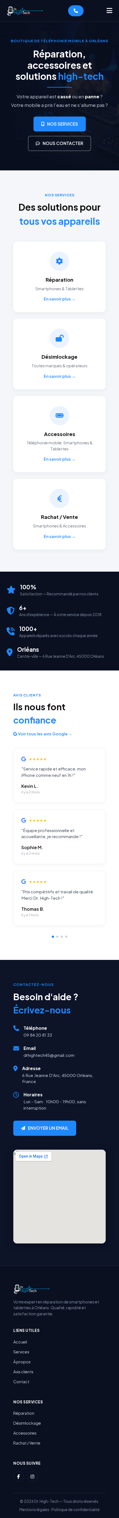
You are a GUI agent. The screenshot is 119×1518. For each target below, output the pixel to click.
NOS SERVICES (62, 123)
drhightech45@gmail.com (49, 1055)
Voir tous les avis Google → (44, 733)
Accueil (20, 1341)
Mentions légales (34, 1509)
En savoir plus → (60, 298)
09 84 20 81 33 (38, 1034)
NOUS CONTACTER (63, 143)
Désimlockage (27, 1423)
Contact (21, 1381)
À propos (22, 1361)
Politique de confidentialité (75, 1509)
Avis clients (23, 1371)
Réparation (23, 1413)
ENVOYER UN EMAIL (48, 1128)
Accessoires (25, 1432)
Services (21, 1351)
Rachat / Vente (26, 1442)
